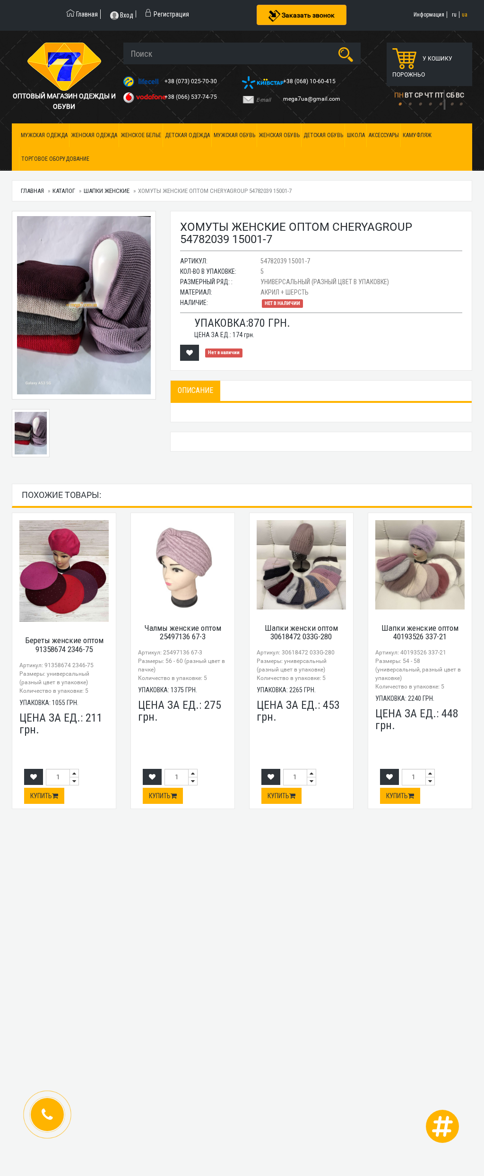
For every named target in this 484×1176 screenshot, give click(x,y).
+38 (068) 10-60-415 (310, 81)
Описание (195, 390)
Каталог (63, 190)
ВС (460, 95)
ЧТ (428, 95)
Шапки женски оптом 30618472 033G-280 (301, 632)
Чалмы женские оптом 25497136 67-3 (183, 632)
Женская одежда (94, 135)
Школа (356, 135)
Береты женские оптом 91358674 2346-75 (64, 645)
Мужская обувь (234, 135)
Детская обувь (323, 135)
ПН (399, 95)
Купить (41, 796)
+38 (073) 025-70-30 (191, 81)
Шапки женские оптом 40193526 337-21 (419, 632)
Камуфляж (417, 135)
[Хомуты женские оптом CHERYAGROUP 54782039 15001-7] (84, 305)
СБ (450, 95)
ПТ (439, 95)
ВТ (409, 95)
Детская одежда (187, 135)
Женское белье (141, 135)
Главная (32, 190)
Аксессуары (384, 135)
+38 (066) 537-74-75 (191, 97)
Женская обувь (279, 135)
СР (419, 95)
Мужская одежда (44, 135)
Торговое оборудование (55, 159)
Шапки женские (107, 190)
